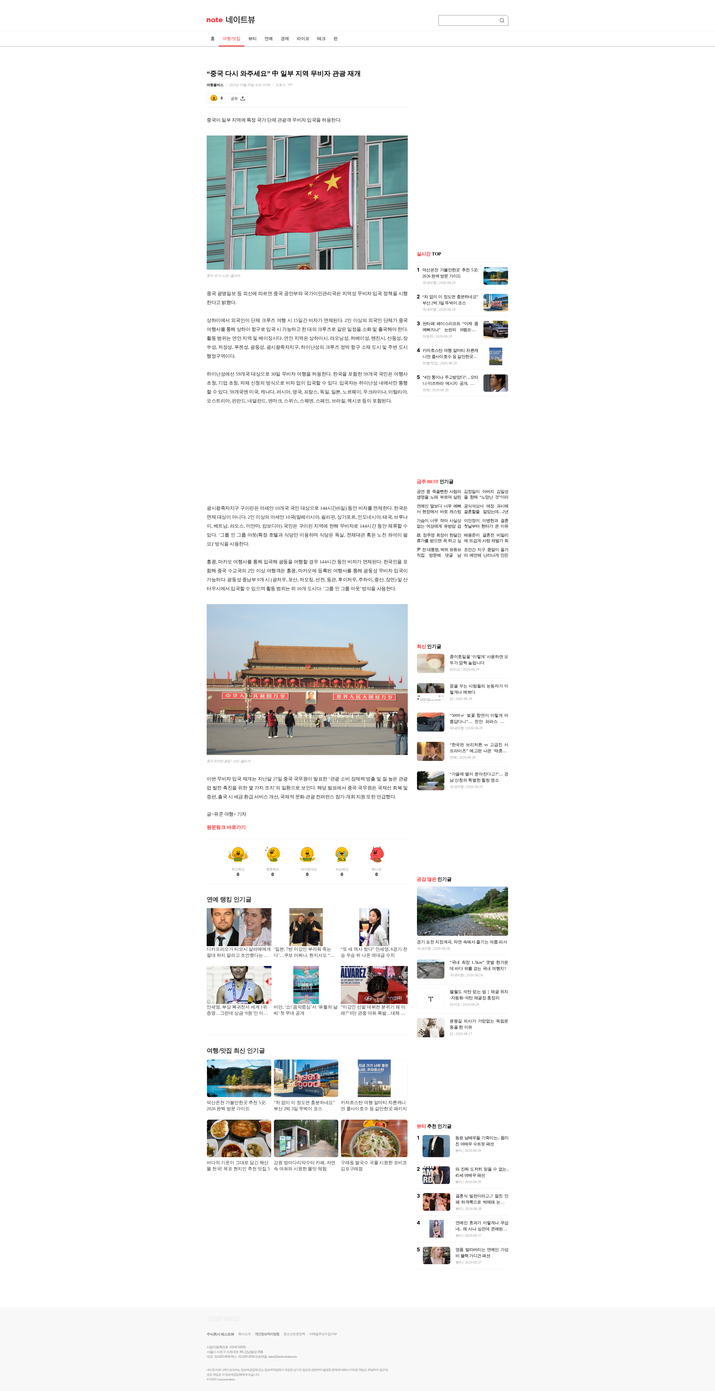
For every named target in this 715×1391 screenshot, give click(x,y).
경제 (285, 38)
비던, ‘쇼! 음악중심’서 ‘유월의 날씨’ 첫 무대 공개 (306, 1010)
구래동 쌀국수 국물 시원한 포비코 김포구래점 (374, 1165)
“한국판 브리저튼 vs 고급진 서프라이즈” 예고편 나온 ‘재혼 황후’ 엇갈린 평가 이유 (479, 750)
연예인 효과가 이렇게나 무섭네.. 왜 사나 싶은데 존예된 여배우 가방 (482, 1229)
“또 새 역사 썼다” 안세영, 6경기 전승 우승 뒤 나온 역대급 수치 (374, 952)
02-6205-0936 (222, 1357)
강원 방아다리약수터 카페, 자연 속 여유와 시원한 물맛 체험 (304, 1165)
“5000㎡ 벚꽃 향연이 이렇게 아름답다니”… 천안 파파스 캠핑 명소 (479, 721)
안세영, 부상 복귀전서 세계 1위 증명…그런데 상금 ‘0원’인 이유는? (237, 1011)
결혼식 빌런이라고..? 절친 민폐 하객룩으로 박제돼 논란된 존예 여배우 (482, 1202)
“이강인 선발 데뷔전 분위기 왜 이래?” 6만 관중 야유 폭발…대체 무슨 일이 (373, 1011)
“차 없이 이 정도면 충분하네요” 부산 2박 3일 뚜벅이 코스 (304, 1105)
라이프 (303, 38)
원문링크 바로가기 (226, 827)
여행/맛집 (231, 38)
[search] (503, 20)
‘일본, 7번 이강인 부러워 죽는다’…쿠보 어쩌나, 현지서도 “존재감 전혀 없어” (304, 953)
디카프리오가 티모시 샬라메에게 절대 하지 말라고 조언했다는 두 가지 (239, 953)
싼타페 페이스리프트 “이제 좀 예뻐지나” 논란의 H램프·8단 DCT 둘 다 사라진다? (450, 329)
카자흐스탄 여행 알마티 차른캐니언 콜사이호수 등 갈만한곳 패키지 (374, 1105)
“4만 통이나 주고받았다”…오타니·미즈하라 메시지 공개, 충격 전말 (450, 383)
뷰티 (252, 38)
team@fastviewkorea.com (283, 1357)
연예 (268, 38)
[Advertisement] (307, 459)
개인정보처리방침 (267, 1334)
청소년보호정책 (294, 1334)
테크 (321, 38)
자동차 (428, 336)
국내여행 (429, 283)
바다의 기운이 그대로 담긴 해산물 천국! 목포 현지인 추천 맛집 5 (238, 1165)
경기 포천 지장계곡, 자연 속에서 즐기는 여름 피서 (462, 942)
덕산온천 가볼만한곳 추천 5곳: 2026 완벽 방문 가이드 (236, 1105)
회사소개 (244, 1334)
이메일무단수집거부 (323, 1334)
